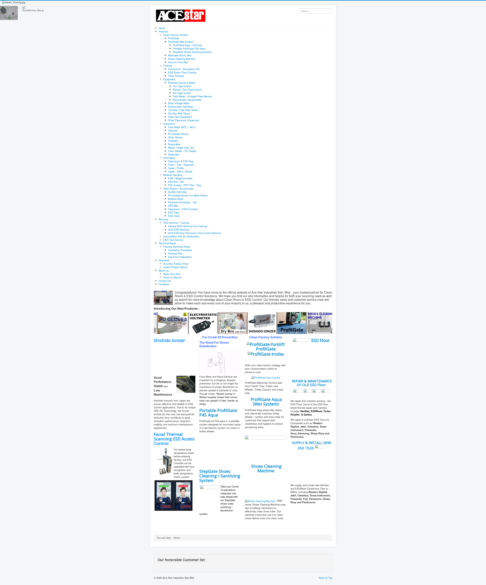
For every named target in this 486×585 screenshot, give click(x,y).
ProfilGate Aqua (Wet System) (266, 401)
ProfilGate (266, 349)
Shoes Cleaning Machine (266, 468)
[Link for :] (308, 468)
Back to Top (325, 577)
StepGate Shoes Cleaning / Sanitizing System (219, 475)
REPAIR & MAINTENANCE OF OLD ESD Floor (311, 383)
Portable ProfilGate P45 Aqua (218, 412)
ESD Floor (320, 340)
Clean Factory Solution (265, 337)
